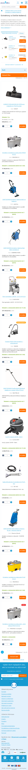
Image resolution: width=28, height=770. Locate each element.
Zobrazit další (14, 656)
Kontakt (3, 691)
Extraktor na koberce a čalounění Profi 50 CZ (12, 55)
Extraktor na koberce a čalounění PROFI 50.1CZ (13, 46)
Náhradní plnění (6, 696)
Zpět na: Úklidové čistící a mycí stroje (13, 659)
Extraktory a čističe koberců (13, 12)
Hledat (23, 7)
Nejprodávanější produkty (9, 33)
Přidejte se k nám (6, 705)
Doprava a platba (6, 694)
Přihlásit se (23, 675)
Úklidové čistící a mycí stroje (13, 10)
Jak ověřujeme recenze (8, 708)
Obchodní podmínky (7, 701)
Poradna (3, 721)
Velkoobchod (5, 716)
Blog (2, 723)
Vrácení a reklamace (7, 698)
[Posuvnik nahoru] (2, 652)
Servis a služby (5, 710)
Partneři (3, 733)
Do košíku (22, 41)
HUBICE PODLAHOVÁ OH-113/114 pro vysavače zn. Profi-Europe (12, 37)
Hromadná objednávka (8, 726)
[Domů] (2, 11)
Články (21, 33)
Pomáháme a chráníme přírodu (10, 728)
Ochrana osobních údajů (8, 730)
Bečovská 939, (5, 744)
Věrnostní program (6, 703)
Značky (3, 719)
